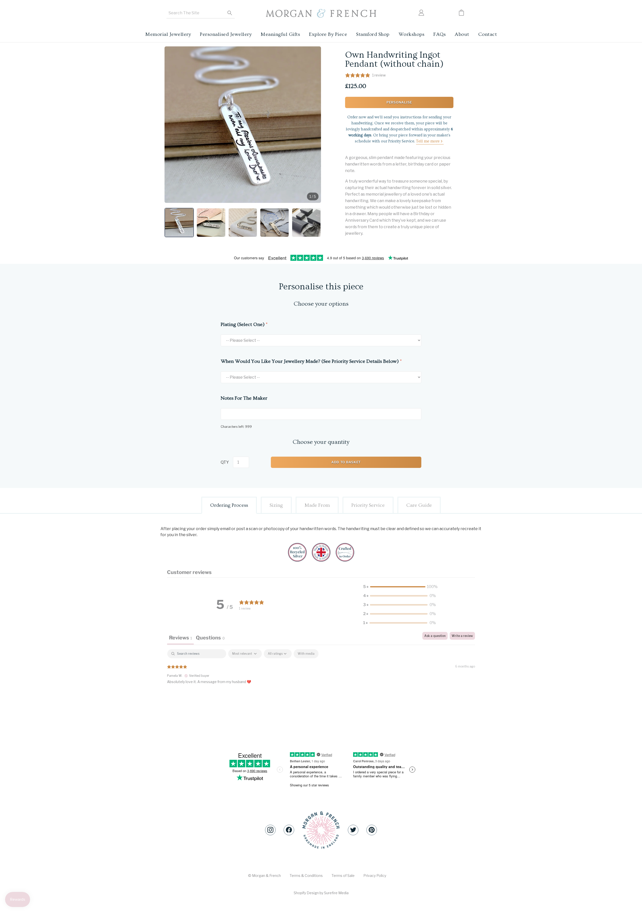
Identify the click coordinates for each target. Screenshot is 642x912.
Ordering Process (229, 505)
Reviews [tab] (180, 638)
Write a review (462, 636)
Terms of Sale (343, 875)
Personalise (399, 102)
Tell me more (428, 141)
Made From (317, 505)
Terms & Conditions (306, 875)
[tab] (210, 638)
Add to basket (346, 462)
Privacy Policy (374, 875)
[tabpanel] (321, 681)
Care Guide (419, 505)
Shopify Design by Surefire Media (321, 893)
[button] (179, 222)
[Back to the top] (321, 830)
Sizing (276, 505)
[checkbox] (306, 653)
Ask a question (435, 636)
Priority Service (368, 505)
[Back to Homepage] (321, 13)
